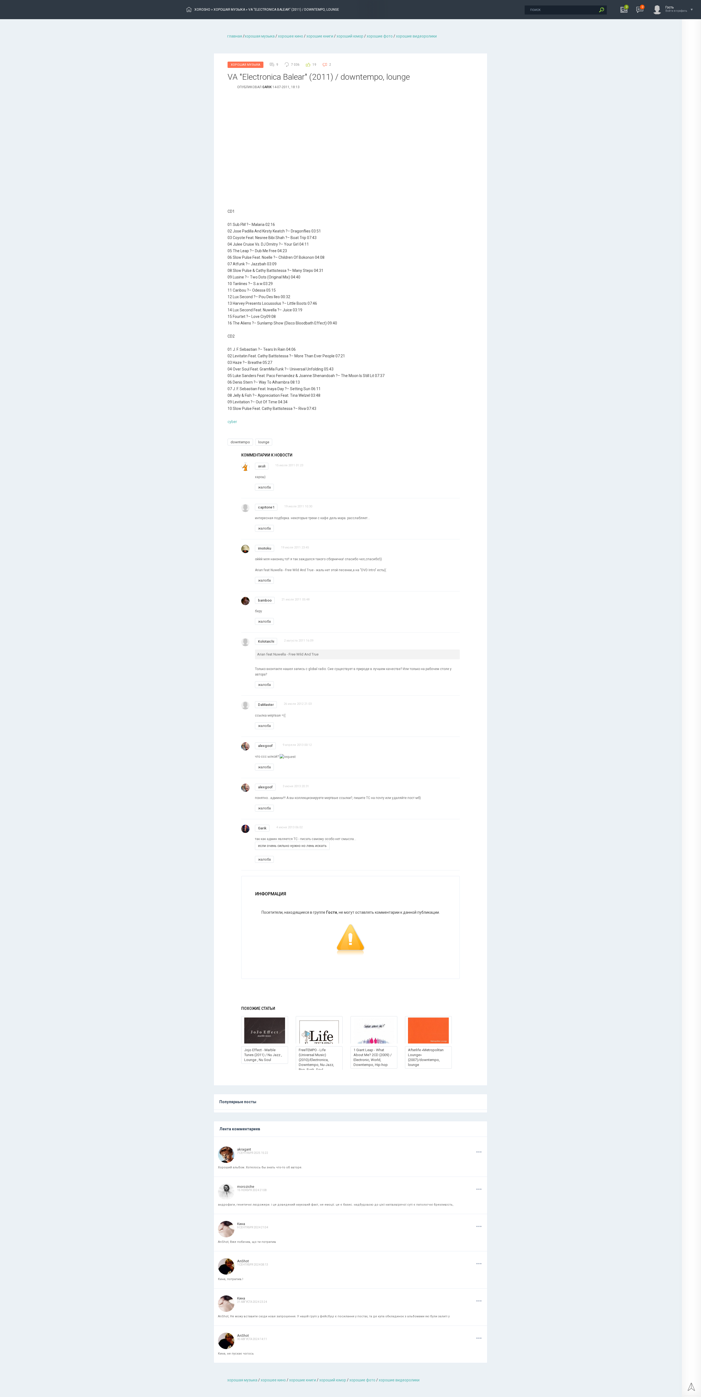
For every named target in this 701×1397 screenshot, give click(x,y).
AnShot (243, 1261)
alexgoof (265, 746)
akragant (244, 1149)
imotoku (264, 548)
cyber (232, 421)
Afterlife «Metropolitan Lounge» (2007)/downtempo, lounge (426, 1057)
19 (314, 65)
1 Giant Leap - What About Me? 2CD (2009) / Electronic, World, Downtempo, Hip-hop (373, 1057)
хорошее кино (290, 36)
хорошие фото (380, 36)
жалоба (264, 487)
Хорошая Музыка (245, 65)
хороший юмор (350, 36)
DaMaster (266, 705)
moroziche (245, 1187)
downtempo (240, 442)
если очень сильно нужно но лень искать (292, 846)
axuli (261, 466)
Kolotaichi (266, 641)
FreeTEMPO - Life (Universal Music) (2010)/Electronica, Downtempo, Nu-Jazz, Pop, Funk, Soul (316, 1060)
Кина (241, 1224)
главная (234, 36)
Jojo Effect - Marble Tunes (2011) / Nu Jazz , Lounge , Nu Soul (263, 1055)
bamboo (265, 600)
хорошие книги (319, 36)
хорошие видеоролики (416, 36)
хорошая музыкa (260, 36)
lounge (263, 442)
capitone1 (266, 507)
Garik (267, 87)
